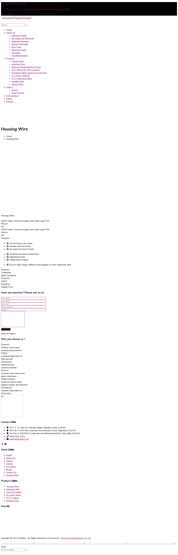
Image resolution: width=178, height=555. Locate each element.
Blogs (9, 469)
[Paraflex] (7, 18)
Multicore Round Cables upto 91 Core (19, 174)
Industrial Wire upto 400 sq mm (17, 168)
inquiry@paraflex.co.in (16, 3)
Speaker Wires (9, 204)
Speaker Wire (12, 500)
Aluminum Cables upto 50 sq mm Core (20, 186)
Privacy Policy (12, 475)
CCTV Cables (8, 198)
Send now (6, 329)
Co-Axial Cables (9, 192)
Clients (9, 463)
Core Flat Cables (14, 492)
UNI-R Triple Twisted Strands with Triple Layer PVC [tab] (25, 221)
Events (9, 460)
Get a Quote (7, 14)
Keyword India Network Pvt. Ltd (76, 538)
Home (9, 136)
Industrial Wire (13, 489)
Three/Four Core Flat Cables (15, 180)
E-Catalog (11, 466)
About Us (10, 458)
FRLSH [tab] (4, 223)
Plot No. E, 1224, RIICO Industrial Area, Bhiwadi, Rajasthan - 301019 (38, 9)
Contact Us (11, 472)
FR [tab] (2, 226)
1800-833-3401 (17, 436)
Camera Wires (8, 209)
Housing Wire (8, 162)
